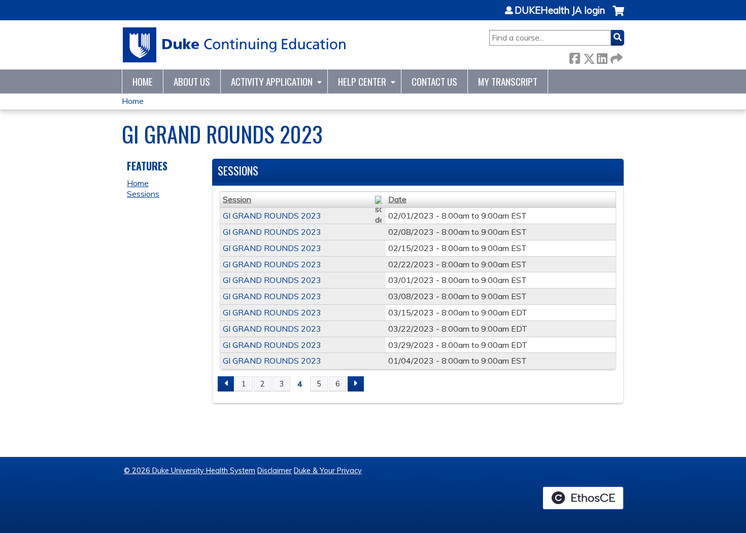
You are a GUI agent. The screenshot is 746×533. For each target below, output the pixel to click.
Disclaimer (274, 470)
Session (237, 199)
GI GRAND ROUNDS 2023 (272, 215)
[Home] (235, 44)
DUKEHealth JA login (560, 10)
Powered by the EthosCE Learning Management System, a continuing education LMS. (583, 498)
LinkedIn (602, 56)
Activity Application (272, 81)
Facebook (574, 56)
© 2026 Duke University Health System (189, 470)
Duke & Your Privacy (328, 470)
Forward (616, 56)
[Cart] (618, 16)
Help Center (362, 81)
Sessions (143, 194)
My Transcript (507, 81)
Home (142, 81)
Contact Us (434, 81)
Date (397, 199)
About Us (192, 81)
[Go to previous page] (226, 384)
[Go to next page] (356, 384)
